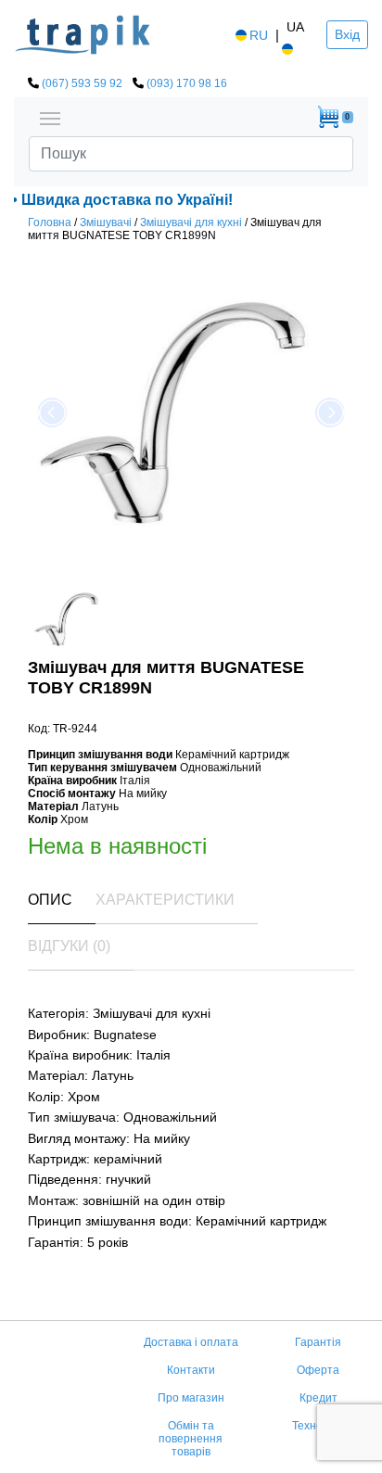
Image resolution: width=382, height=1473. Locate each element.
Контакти (191, 1370)
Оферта (318, 1370)
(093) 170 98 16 (186, 83)
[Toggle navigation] (50, 117)
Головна (49, 222)
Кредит (318, 1397)
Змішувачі (106, 222)
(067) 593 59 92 (82, 83)
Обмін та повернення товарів (191, 1438)
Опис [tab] (50, 900)
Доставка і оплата (191, 1342)
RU (258, 35)
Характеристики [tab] (165, 900)
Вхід (347, 34)
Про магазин (191, 1397)
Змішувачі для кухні (191, 222)
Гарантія (318, 1342)
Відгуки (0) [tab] (69, 946)
